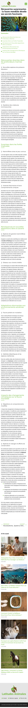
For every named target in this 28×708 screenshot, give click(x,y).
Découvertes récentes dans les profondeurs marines (11, 38)
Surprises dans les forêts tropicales (13, 41)
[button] (26, 4)
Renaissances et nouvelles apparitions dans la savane (13, 43)
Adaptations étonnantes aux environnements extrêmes (11, 47)
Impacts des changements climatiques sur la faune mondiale (14, 51)
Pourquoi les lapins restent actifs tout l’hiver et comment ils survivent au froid (13, 642)
